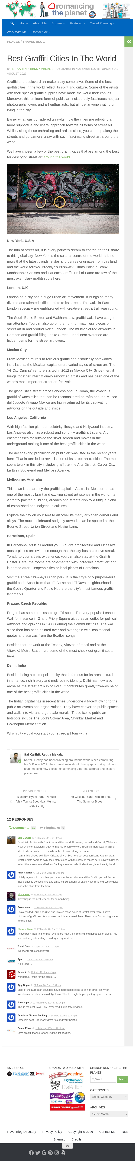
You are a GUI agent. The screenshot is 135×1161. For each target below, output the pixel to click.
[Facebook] (31, 1152)
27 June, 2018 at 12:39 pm (47, 985)
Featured (76, 23)
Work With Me (17, 32)
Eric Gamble (24, 837)
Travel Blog (33, 41)
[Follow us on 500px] (63, 1152)
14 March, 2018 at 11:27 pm (48, 894)
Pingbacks (54, 827)
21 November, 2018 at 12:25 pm (49, 1002)
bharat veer (24, 894)
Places (13, 41)
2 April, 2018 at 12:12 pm (47, 946)
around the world (57, 157)
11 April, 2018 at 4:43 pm (43, 972)
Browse (57, 23)
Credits (77, 1139)
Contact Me (40, 32)
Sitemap (59, 1139)
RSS (125, 1131)
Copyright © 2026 (80, 1131)
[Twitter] (37, 1152)
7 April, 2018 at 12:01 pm (40, 959)
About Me (40, 23)
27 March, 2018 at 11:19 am (51, 929)
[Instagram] (56, 1152)
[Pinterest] (50, 1152)
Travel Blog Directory (21, 1131)
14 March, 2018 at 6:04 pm (50, 873)
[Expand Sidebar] (128, 41)
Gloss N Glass (25, 929)
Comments (24, 827)
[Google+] (44, 1152)
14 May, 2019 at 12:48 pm (64, 1015)
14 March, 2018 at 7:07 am (49, 838)
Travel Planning (101, 23)
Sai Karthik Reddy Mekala (32, 68)
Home (24, 23)
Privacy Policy (52, 1131)
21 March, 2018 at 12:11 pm (48, 907)
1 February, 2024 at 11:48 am (50, 1028)
